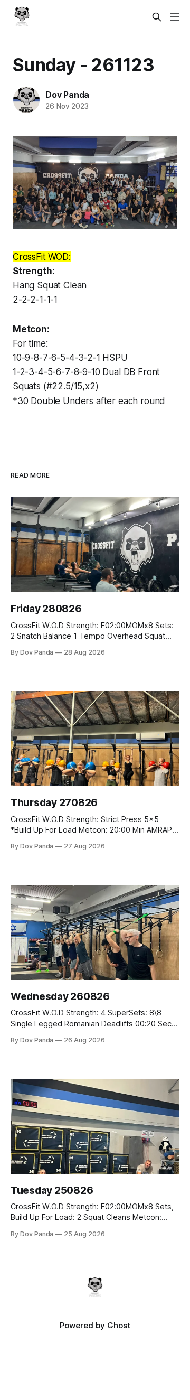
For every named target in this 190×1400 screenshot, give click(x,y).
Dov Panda (67, 94)
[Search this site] (156, 16)
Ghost (118, 1325)
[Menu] (174, 16)
